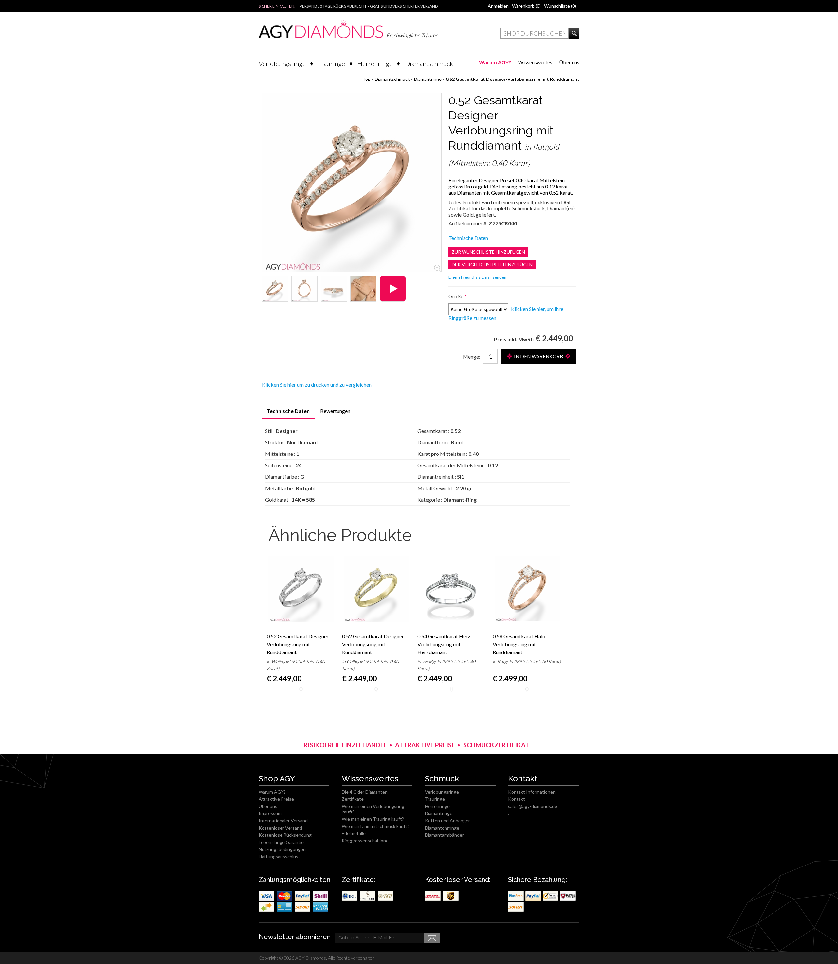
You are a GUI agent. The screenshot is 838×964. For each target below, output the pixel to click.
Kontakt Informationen (532, 791)
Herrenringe (374, 63)
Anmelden (498, 6)
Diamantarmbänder (444, 835)
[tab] (288, 413)
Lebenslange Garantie (281, 842)
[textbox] (534, 33)
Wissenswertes (535, 62)
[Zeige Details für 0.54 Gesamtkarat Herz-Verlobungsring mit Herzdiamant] (451, 589)
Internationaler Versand (283, 820)
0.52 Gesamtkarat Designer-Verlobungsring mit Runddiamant (299, 644)
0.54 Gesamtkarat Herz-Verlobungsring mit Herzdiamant (444, 644)
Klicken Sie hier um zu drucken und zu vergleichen (317, 385)
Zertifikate (353, 799)
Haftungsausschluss (280, 856)
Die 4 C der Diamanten (365, 791)
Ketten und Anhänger (447, 820)
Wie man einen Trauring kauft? (373, 819)
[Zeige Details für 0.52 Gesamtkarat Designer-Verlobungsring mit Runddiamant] (275, 289)
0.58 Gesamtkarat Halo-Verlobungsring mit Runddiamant (520, 644)
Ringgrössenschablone (365, 840)
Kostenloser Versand (280, 827)
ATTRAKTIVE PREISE (425, 745)
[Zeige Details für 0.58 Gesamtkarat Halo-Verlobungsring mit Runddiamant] (527, 589)
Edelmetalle (354, 833)
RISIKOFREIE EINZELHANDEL (345, 745)
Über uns (569, 62)
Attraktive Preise (276, 799)
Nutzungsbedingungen (282, 849)
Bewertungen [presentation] (335, 411)
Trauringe (331, 63)
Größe (456, 296)
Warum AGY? (495, 62)
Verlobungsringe (282, 63)
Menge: (471, 356)
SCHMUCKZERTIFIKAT (496, 745)
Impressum (270, 813)
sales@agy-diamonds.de (532, 806)
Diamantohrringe (442, 827)
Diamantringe (438, 813)
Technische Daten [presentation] (288, 411)
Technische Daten (468, 238)
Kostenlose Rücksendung (285, 835)
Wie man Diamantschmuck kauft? (375, 826)
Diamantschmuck (429, 63)
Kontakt (516, 799)
